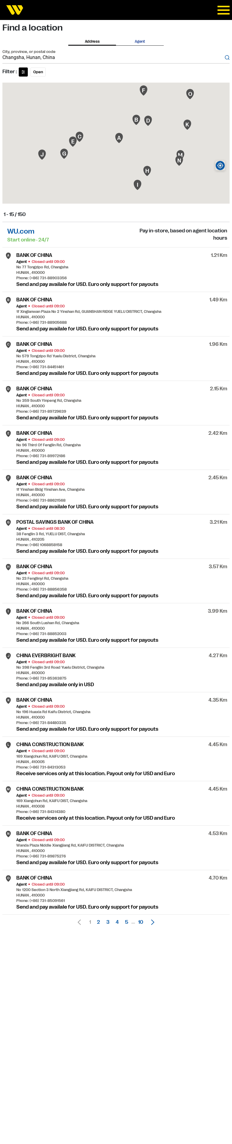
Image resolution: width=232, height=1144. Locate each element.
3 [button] (107, 922)
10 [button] (140, 922)
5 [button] (126, 922)
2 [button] (98, 922)
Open (38, 72)
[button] (151, 922)
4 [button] (117, 922)
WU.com (20, 231)
